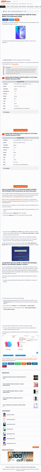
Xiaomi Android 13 (30, 6)
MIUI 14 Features (23, 6)
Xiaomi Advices (12, 469)
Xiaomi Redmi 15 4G (11, 433)
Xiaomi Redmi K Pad (11, 438)
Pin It (4, 366)
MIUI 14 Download (14, 6)
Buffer (29, 363)
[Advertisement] (20, 51)
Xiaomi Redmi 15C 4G (11, 424)
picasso (15, 88)
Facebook (11, 363)
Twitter (4, 363)
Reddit (23, 363)
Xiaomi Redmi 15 (10, 429)
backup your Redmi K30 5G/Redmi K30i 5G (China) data (14, 201)
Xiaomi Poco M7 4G (10, 414)
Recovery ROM (15, 64)
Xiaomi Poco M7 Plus (11, 419)
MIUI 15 (8, 6)
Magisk (37, 6)
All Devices (35, 447)
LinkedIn (35, 363)
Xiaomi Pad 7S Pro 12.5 (11, 443)
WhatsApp (18, 363)
